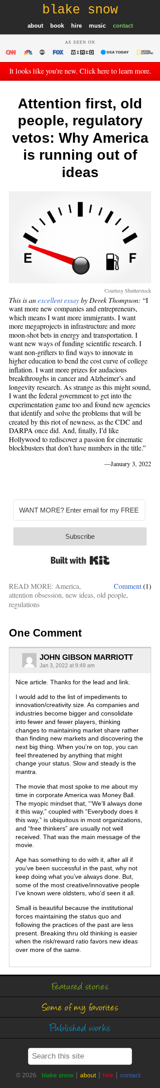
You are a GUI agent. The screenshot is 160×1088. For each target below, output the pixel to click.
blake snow (57, 1075)
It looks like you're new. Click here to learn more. (80, 71)
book (57, 25)
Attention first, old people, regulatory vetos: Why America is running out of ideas (80, 137)
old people (111, 595)
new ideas (79, 595)
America (67, 586)
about (35, 25)
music (97, 25)
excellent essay (58, 300)
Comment (127, 586)
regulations (24, 604)
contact (123, 25)
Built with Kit (80, 560)
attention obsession (35, 595)
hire (76, 25)
